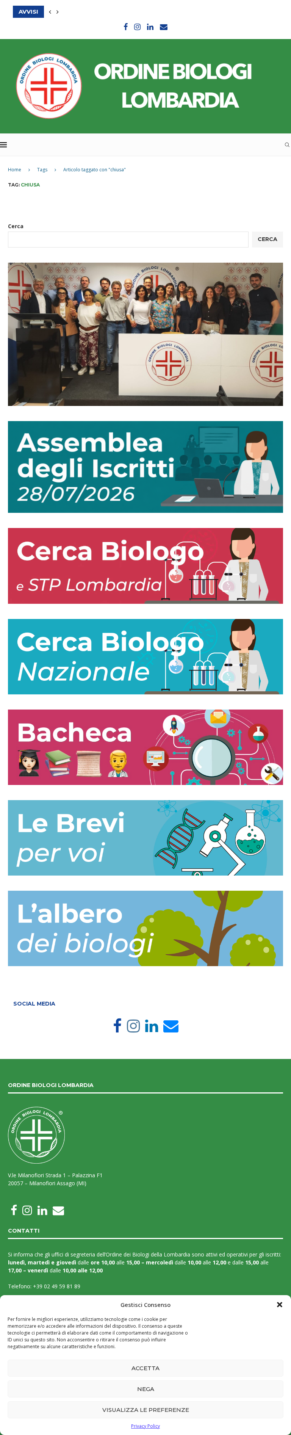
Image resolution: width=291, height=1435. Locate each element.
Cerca (15, 226)
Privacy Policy (145, 1426)
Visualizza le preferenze (145, 1409)
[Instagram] (137, 27)
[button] (279, 1304)
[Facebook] (126, 27)
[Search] (287, 145)
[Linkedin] (150, 27)
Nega (145, 1389)
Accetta (145, 1368)
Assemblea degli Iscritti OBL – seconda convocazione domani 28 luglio (136, 12)
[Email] (163, 27)
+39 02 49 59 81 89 (56, 1286)
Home (14, 169)
